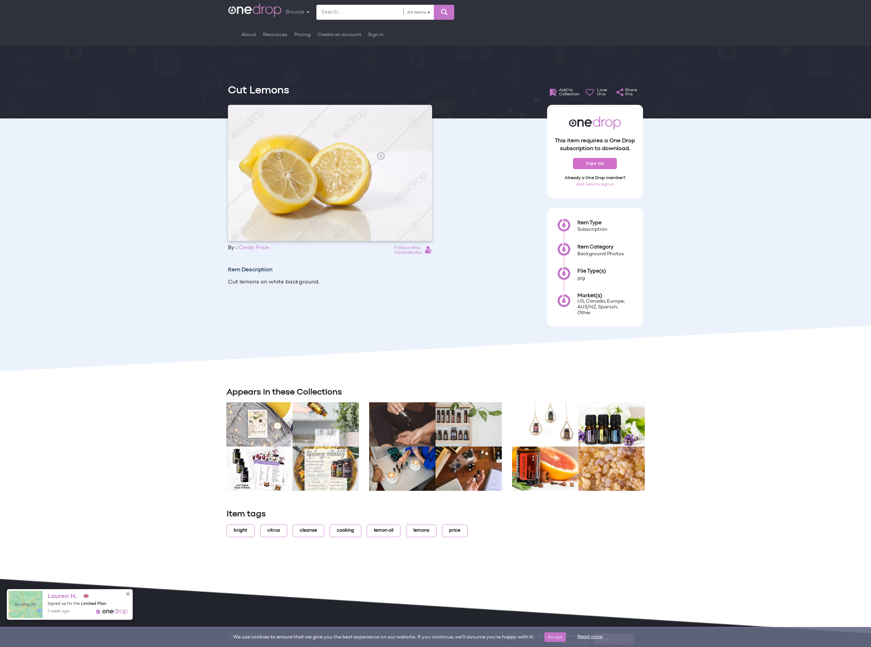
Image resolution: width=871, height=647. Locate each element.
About (249, 35)
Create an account (339, 35)
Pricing (302, 35)
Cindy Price (254, 247)
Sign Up (595, 163)
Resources (275, 35)
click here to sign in (595, 184)
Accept (555, 637)
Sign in (376, 35)
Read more (590, 637)
